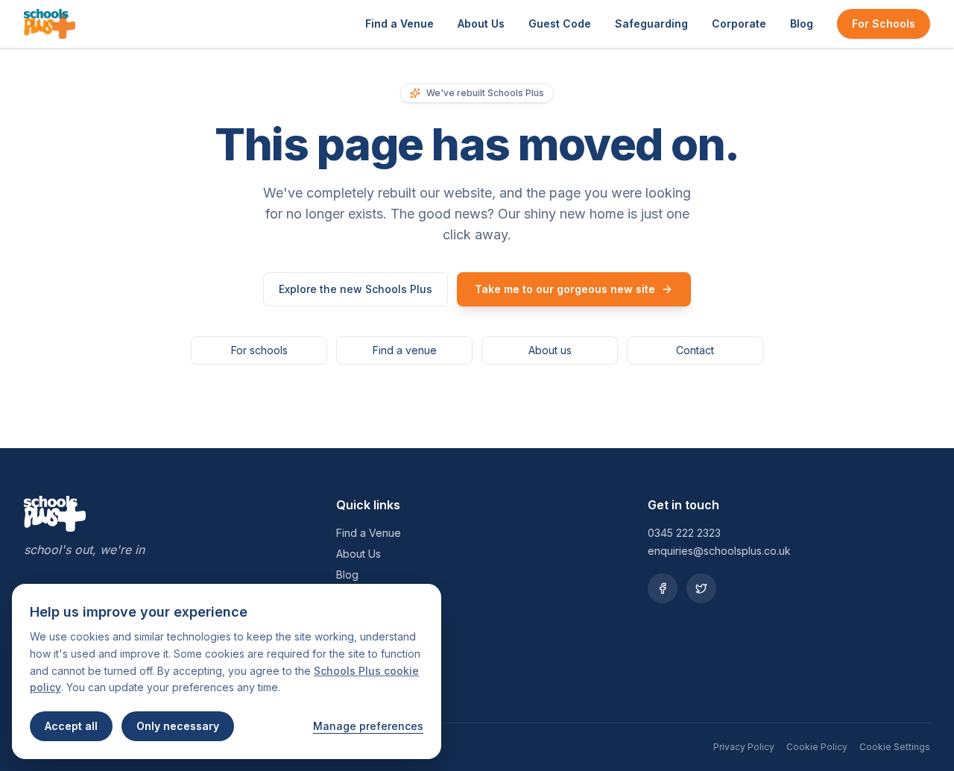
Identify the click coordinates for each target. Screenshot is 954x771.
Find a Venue (399, 23)
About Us (481, 23)
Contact (695, 350)
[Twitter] (701, 588)
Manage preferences (368, 726)
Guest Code (559, 23)
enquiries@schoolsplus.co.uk (719, 550)
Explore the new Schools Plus (355, 289)
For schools (259, 350)
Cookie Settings (894, 746)
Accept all (71, 726)
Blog (801, 23)
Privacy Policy (743, 746)
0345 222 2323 (684, 532)
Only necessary (177, 726)
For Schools (883, 23)
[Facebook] (662, 588)
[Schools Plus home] (49, 24)
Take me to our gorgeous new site (565, 289)
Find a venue (405, 350)
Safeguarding (651, 23)
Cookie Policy (816, 746)
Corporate (739, 23)
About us (550, 350)
